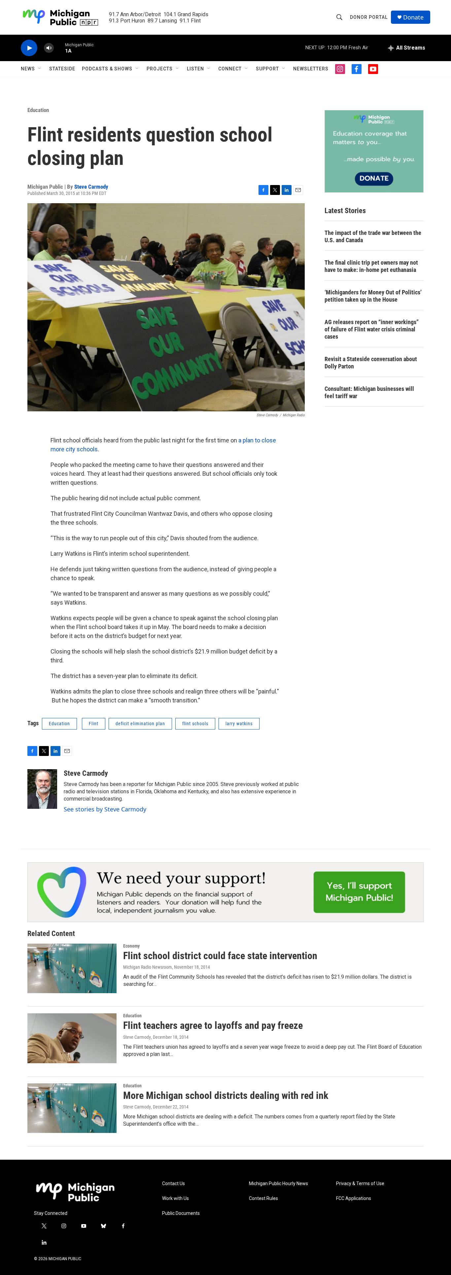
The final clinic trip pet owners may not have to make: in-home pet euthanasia (371, 266)
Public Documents (181, 1213)
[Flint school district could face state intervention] (72, 968)
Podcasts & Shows (107, 68)
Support (267, 68)
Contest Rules (263, 1198)
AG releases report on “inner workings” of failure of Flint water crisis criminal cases (372, 329)
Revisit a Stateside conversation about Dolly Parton (371, 363)
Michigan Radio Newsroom (147, 967)
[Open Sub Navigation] (40, 68)
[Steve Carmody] (42, 789)
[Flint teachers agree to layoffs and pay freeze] (72, 1038)
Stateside (62, 68)
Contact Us (173, 1183)
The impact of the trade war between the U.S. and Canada (373, 236)
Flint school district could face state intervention (220, 955)
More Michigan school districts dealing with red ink (225, 1095)
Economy (131, 946)
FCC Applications (353, 1198)
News (28, 68)
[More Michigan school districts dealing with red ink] (72, 1108)
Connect (230, 68)
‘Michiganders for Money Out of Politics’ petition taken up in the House (373, 296)
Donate (413, 17)
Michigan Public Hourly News (278, 1183)
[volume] (48, 48)
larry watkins (239, 723)
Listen (195, 68)
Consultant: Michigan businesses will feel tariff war (369, 392)
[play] (29, 48)
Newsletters (311, 68)
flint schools (195, 723)
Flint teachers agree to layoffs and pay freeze (213, 1025)
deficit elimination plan (140, 723)
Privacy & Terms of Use (360, 1183)
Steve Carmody (91, 186)
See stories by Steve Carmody (105, 809)
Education (38, 110)
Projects (160, 68)
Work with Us (175, 1198)
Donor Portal (369, 17)
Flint (93, 723)
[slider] (59, 47)
